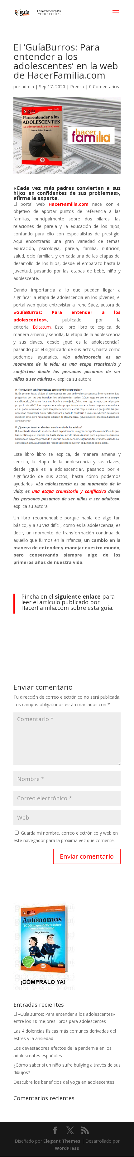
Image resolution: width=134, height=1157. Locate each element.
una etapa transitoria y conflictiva (69, 491)
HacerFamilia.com (69, 204)
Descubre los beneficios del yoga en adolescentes (63, 1082)
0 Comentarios (104, 86)
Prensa (77, 86)
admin (28, 86)
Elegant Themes (61, 1141)
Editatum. (44, 327)
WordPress (67, 1148)
